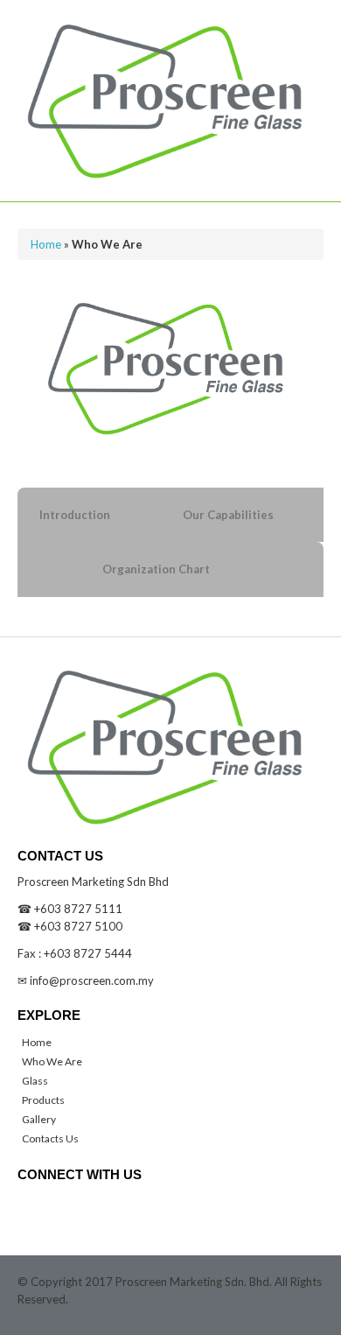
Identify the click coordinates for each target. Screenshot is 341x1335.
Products (43, 1100)
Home (46, 244)
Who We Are (52, 1061)
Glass (35, 1080)
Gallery (39, 1119)
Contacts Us (50, 1138)
